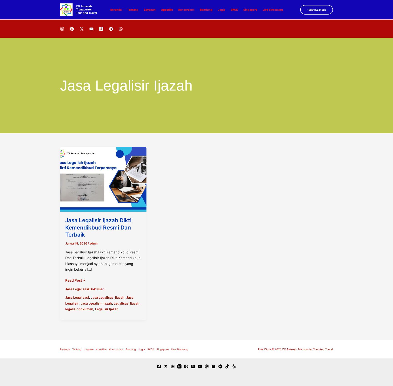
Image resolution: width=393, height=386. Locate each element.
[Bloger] (214, 366)
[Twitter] (166, 366)
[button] (316, 10)
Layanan (150, 9)
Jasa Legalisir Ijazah (96, 303)
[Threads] (101, 29)
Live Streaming (273, 9)
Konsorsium (186, 9)
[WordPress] (207, 366)
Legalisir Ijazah (106, 309)
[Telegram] (111, 29)
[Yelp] (234, 366)
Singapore (250, 9)
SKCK (234, 9)
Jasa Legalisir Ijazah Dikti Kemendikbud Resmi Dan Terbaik (98, 227)
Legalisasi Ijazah (126, 303)
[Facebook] (72, 29)
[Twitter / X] (82, 29)
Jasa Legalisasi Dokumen (85, 289)
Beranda (116, 9)
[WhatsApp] (121, 29)
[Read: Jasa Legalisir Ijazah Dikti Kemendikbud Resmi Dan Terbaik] (103, 179)
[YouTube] (91, 29)
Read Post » (75, 280)
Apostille (167, 9)
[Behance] (186, 366)
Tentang (133, 9)
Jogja (221, 9)
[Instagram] (62, 29)
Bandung (206, 9)
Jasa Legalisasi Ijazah (107, 297)
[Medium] (193, 366)
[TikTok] (227, 366)
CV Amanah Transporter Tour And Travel (86, 10)
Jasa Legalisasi (77, 297)
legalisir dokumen (79, 309)
